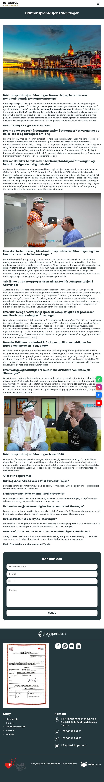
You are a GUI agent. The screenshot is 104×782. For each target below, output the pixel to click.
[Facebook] (99, 395)
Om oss (10, 723)
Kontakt (10, 734)
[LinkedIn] (78, 646)
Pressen (10, 730)
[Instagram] (99, 387)
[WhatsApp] (99, 379)
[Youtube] (71, 646)
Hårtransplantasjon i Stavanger (56, 109)
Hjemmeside (12, 719)
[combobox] (10, 581)
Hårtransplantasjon (15, 726)
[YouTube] (99, 403)
